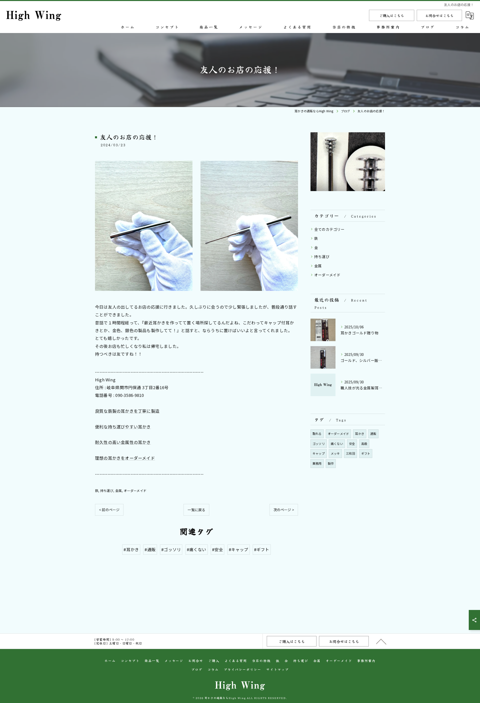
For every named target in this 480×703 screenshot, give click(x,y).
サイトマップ (277, 669)
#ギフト (262, 549)
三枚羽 (350, 453)
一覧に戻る (196, 509)
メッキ (335, 453)
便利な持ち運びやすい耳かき (123, 427)
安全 (352, 443)
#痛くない (196, 549)
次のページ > (284, 509)
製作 (331, 463)
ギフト (365, 453)
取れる (317, 433)
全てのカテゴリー (329, 229)
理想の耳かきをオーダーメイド (125, 458)
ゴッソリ (318, 443)
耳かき (359, 433)
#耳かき (131, 549)
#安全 (217, 549)
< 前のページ (109, 509)
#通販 (150, 549)
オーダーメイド (135, 490)
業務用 (317, 463)
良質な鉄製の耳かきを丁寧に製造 (127, 411)
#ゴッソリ (171, 549)
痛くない (337, 443)
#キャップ (238, 549)
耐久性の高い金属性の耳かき (123, 442)
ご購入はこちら (391, 15)
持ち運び (107, 490)
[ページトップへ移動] (381, 641)
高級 (364, 443)
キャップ (318, 453)
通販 (373, 433)
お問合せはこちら (439, 15)
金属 (118, 490)
